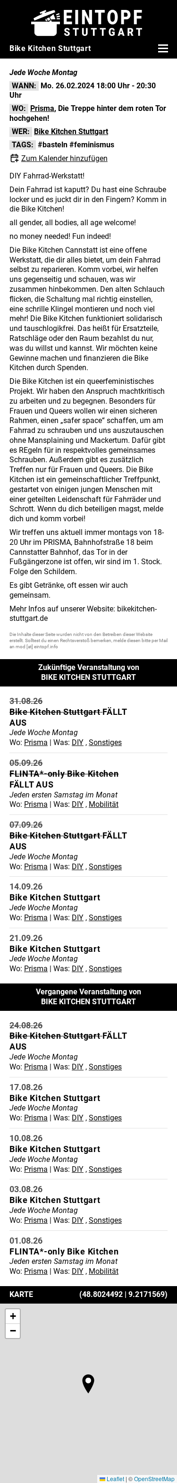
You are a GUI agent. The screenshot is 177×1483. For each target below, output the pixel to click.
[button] (88, 1383)
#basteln (52, 144)
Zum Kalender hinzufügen (64, 158)
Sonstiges (105, 742)
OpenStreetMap (154, 1479)
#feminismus (91, 144)
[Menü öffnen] (162, 48)
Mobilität (103, 804)
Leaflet (114, 1479)
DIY (78, 742)
